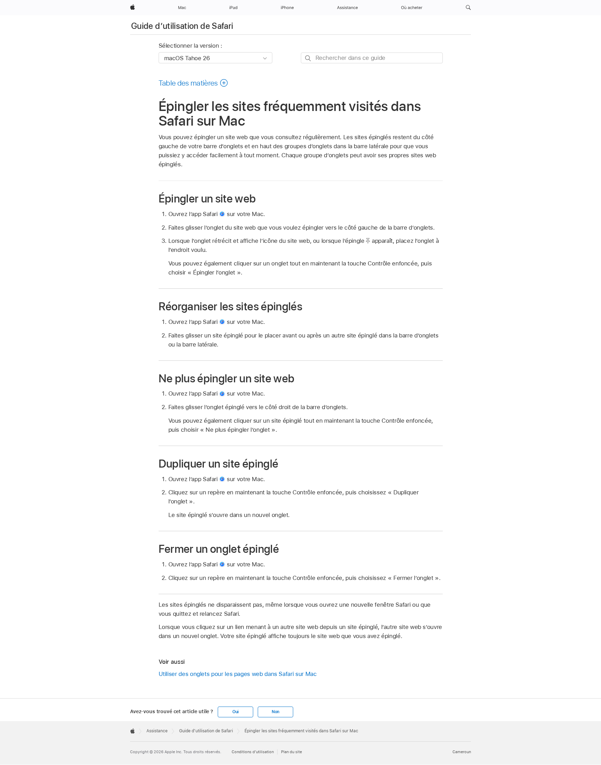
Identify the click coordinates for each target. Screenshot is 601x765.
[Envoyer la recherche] (308, 58)
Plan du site (291, 751)
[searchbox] (372, 58)
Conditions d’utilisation (253, 751)
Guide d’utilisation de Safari (182, 26)
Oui (235, 711)
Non (275, 711)
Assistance (157, 730)
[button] (468, 7)
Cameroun (461, 751)
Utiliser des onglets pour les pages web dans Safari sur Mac (238, 673)
